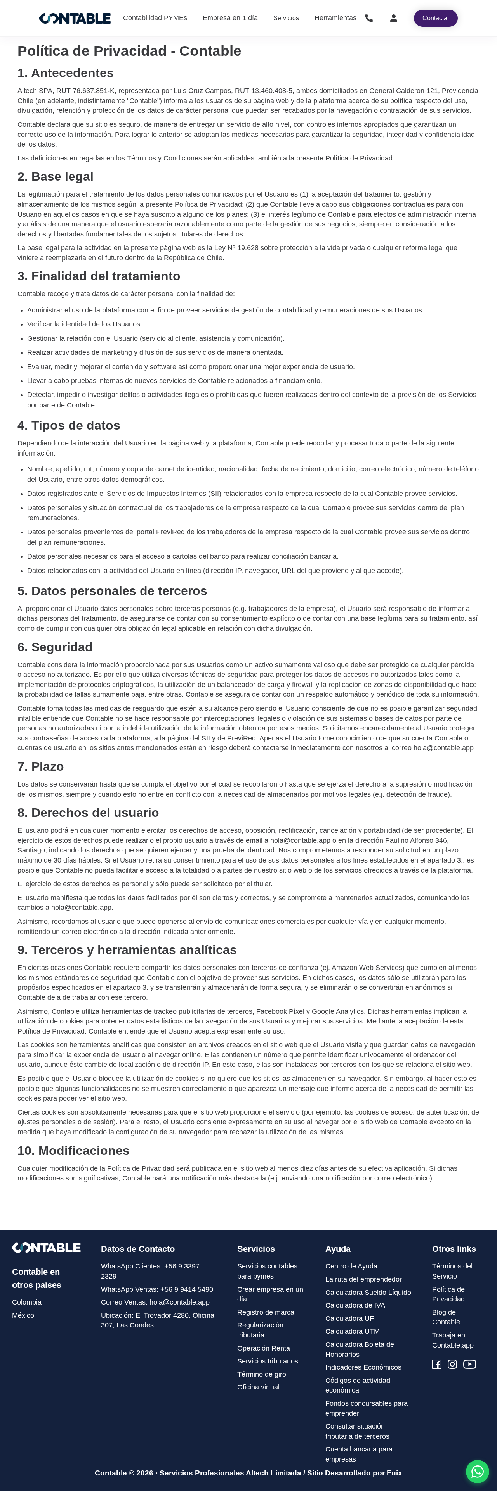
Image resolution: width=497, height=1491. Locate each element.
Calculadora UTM (352, 1331)
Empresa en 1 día (230, 18)
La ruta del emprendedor (363, 1279)
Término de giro (261, 1374)
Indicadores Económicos (363, 1367)
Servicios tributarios (267, 1361)
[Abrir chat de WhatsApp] (477, 1471)
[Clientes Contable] (393, 18)
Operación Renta (263, 1348)
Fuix (394, 1473)
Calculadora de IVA (355, 1305)
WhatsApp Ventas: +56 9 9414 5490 (157, 1289)
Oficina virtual (258, 1387)
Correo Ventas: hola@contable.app (155, 1302)
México (23, 1315)
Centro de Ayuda (351, 1266)
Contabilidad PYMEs (155, 18)
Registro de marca (265, 1312)
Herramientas (335, 18)
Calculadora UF (349, 1318)
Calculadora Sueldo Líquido (368, 1292)
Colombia (27, 1302)
